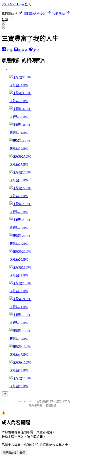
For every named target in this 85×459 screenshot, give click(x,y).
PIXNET (28, 401)
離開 (22, 452)
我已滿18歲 (9, 452)
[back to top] (5, 393)
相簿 (9, 50)
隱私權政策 (35, 405)
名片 (36, 50)
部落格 (23, 50)
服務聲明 (51, 405)
